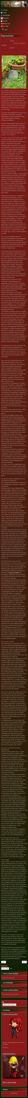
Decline (8, 569)
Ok (2, 569)
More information (14, 572)
